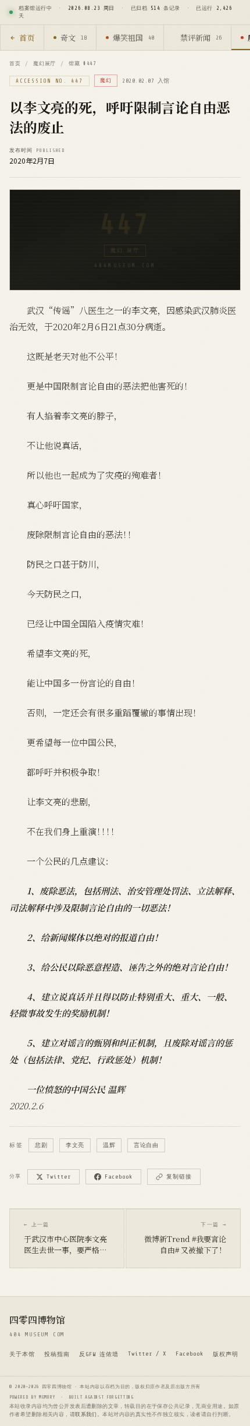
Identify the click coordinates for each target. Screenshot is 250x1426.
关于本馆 (22, 1354)
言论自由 (146, 1145)
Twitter (59, 1176)
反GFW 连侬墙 (99, 1354)
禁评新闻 (201, 37)
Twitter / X (147, 1353)
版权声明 (225, 1354)
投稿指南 (57, 1354)
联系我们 (86, 1414)
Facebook (119, 1176)
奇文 (73, 37)
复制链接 (179, 1176)
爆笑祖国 (133, 37)
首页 (26, 37)
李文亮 (75, 1145)
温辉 (109, 1145)
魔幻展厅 (44, 63)
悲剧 (41, 1145)
